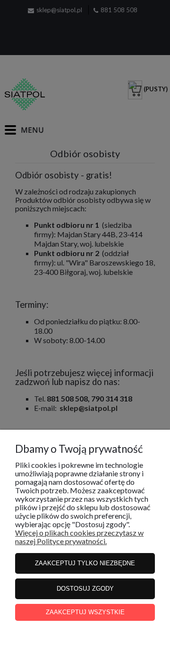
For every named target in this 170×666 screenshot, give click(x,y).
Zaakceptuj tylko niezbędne (85, 563)
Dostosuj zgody (85, 588)
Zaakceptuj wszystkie (85, 612)
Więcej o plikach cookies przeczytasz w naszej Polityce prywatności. (79, 537)
